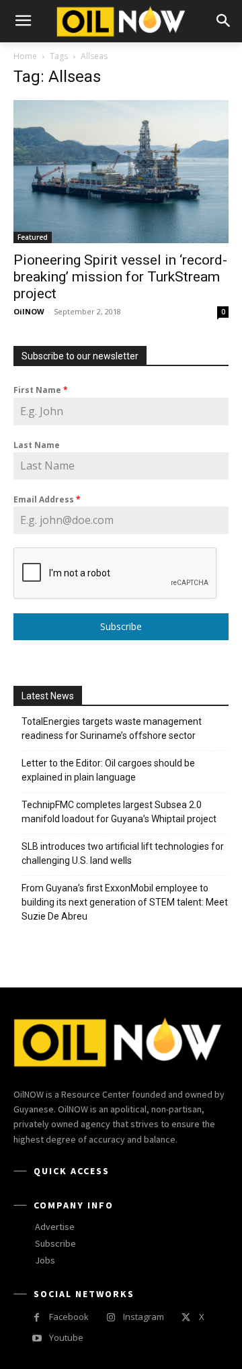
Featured (32, 237)
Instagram (143, 1317)
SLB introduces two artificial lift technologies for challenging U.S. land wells (123, 853)
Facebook (69, 1317)
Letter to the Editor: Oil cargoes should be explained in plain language (108, 770)
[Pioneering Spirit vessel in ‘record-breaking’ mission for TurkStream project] (121, 171)
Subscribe (121, 626)
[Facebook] (36, 1317)
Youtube (66, 1337)
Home (25, 56)
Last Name (36, 445)
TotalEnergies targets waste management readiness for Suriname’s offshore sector (112, 728)
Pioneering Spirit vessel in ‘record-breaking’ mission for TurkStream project (120, 277)
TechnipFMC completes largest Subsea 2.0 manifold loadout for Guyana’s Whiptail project (119, 811)
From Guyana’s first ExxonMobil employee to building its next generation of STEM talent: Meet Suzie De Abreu (125, 902)
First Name (40, 390)
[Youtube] (36, 1338)
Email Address (47, 499)
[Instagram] (110, 1317)
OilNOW (28, 311)
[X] (185, 1317)
